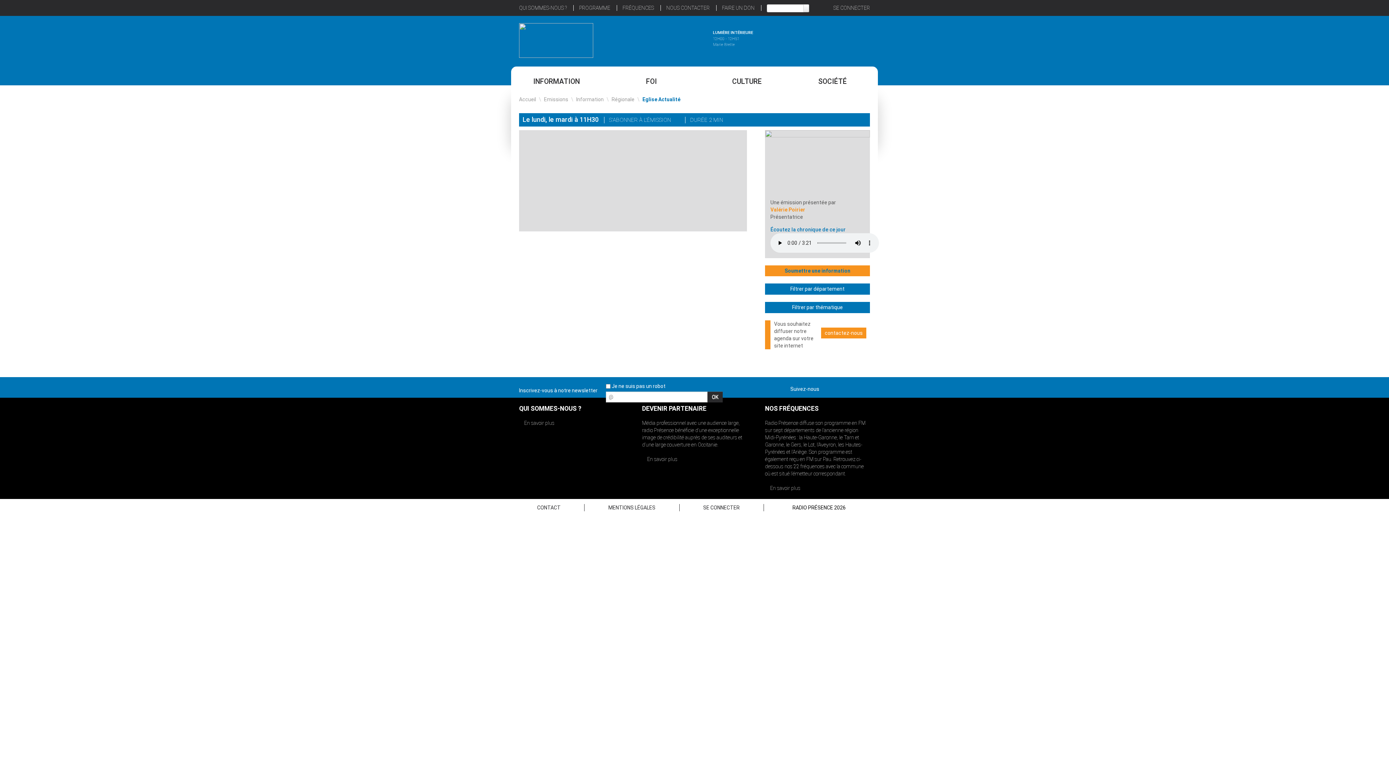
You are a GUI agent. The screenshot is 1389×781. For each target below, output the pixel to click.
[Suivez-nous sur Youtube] (851, 388)
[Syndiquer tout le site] (864, 388)
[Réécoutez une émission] (833, 39)
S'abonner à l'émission (640, 120)
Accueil (527, 99)
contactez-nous (844, 333)
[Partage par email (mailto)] (851, 121)
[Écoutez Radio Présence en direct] (674, 39)
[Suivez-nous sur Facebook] (826, 388)
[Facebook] (841, 121)
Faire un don (738, 8)
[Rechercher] (806, 8)
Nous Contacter (688, 8)
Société (832, 81)
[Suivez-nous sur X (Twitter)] (839, 388)
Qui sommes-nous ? (543, 8)
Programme (594, 8)
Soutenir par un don (1353, 373)
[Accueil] (556, 40)
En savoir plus (539, 423)
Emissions (556, 99)
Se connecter (851, 8)
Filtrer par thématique (817, 307)
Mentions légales (631, 508)
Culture (747, 81)
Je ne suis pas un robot (638, 386)
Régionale (623, 99)
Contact (549, 508)
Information (556, 81)
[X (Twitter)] (831, 121)
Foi (651, 81)
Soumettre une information (817, 271)
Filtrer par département (817, 289)
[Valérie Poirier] (817, 164)
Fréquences (638, 8)
